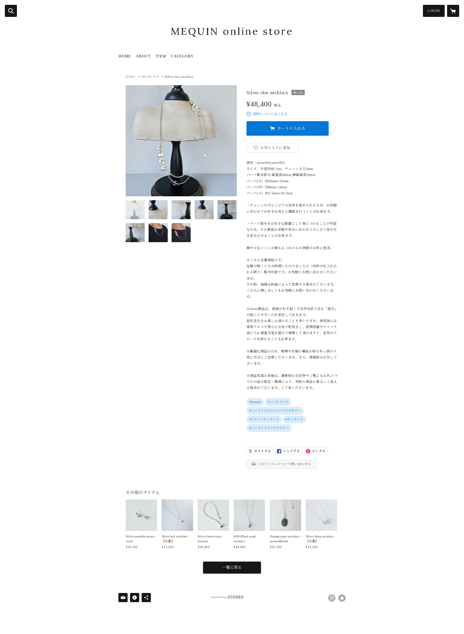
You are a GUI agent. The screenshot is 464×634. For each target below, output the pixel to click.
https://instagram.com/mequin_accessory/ (331, 598)
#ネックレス (294, 419)
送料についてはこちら (270, 114)
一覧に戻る (232, 567)
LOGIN (434, 11)
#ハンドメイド (278, 402)
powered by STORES (227, 597)
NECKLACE (150, 76)
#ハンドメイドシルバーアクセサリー (275, 410)
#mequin (255, 402)
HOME (124, 56)
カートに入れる (291, 128)
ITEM (161, 56)
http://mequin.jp (342, 598)
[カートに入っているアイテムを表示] (453, 11)
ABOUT (143, 56)
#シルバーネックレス (264, 419)
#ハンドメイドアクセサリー (269, 428)
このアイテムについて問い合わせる (284, 464)
